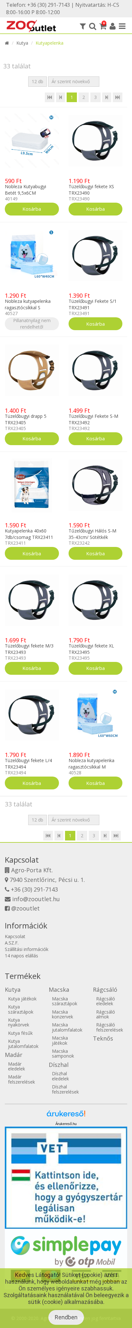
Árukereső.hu (66, 1124)
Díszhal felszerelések (65, 1089)
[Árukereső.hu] (66, 1116)
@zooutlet (25, 908)
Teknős (103, 1038)
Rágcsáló (105, 989)
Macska (59, 989)
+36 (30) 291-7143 (34, 889)
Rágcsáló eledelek (105, 1001)
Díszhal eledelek (60, 1075)
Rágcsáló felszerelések (109, 1027)
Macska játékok (60, 1040)
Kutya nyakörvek (18, 1022)
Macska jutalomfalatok (67, 1027)
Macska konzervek (62, 1014)
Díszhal (59, 1065)
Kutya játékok (22, 999)
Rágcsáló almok (105, 1014)
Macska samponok (63, 1053)
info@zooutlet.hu (36, 899)
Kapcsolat (15, 936)
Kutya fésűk (20, 1033)
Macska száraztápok (64, 1001)
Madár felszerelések (21, 1079)
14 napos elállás (21, 956)
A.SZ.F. (12, 943)
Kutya (22, 43)
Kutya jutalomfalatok (23, 1043)
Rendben (66, 1317)
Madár (13, 1055)
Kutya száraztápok (20, 1009)
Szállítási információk (26, 949)
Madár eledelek (16, 1066)
